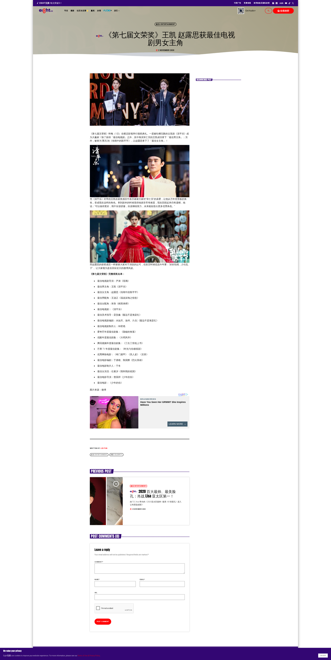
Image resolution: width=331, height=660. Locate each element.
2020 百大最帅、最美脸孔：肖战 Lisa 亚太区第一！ (153, 494)
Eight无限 (49, 3)
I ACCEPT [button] (323, 656)
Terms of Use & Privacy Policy (89, 655)
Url (96, 593)
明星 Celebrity (116, 455)
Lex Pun (104, 448)
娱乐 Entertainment (165, 24)
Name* (97, 579)
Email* (142, 579)
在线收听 (283, 10)
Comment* (99, 562)
